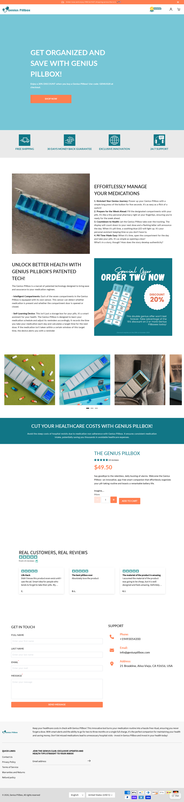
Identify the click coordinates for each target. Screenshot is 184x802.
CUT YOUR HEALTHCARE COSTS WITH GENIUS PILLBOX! (92, 426)
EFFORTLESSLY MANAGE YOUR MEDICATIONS (120, 190)
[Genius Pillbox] (16, 9)
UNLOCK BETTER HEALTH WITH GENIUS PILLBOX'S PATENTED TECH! (46, 272)
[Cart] (179, 9)
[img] (93, 557)
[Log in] (171, 9)
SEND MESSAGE (57, 704)
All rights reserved (32, 795)
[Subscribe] (89, 761)
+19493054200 (130, 637)
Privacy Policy (9, 762)
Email (15, 662)
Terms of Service (10, 767)
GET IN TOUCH (23, 627)
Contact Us (7, 757)
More (97, 494)
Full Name (17, 635)
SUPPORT (115, 626)
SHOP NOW (51, 99)
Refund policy (9, 777)
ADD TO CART (129, 501)
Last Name (17, 649)
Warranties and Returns (13, 772)
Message (17, 675)
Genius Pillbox (16, 795)
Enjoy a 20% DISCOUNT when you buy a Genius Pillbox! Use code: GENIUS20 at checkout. (71, 86)
